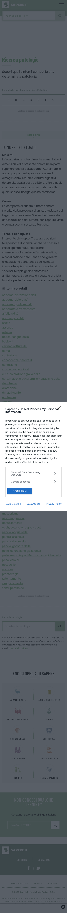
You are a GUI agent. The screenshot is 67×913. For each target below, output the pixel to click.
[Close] (60, 409)
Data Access (33, 503)
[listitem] (33, 473)
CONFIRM (20, 491)
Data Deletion (13, 503)
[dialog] (33, 456)
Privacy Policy (53, 503)
